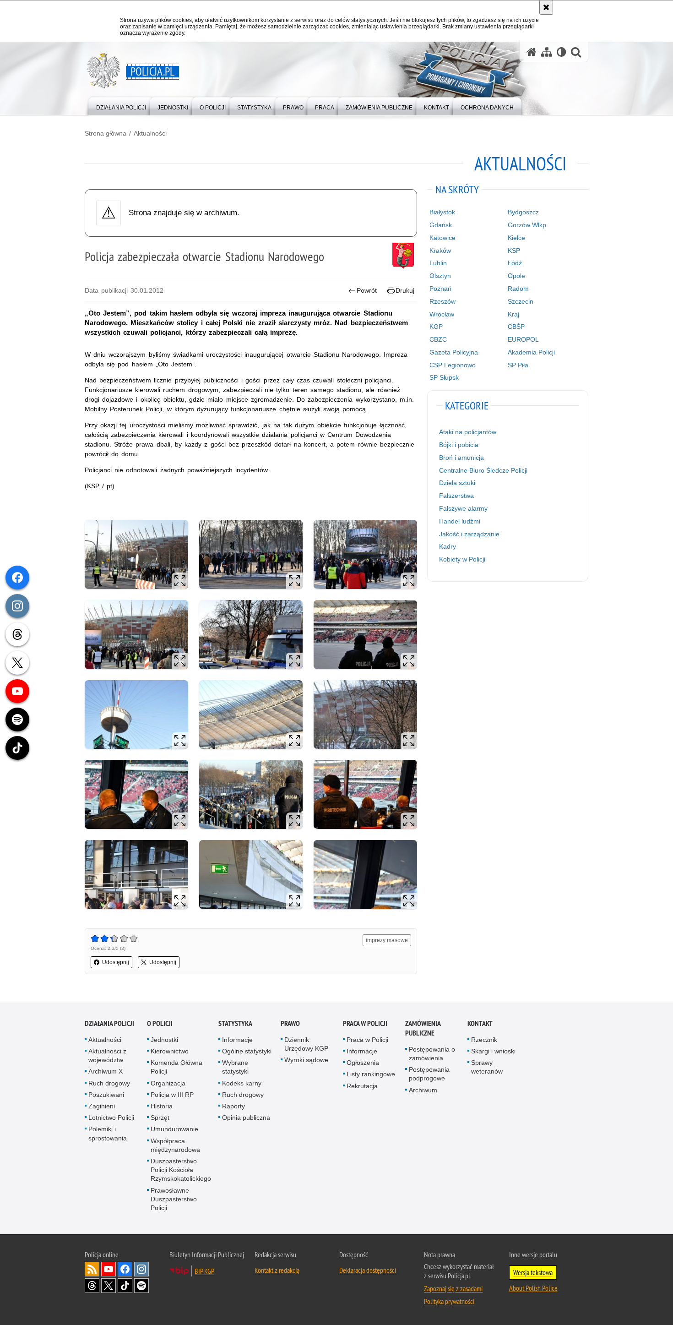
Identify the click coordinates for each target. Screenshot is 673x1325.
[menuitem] (121, 105)
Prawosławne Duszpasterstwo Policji (174, 1199)
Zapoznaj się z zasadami (453, 1288)
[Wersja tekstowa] (561, 52)
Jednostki (164, 1039)
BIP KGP (204, 1271)
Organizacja (168, 1083)
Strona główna (105, 133)
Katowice (442, 237)
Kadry (447, 546)
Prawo (290, 1023)
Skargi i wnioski (493, 1051)
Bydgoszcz (523, 212)
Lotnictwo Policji (111, 1117)
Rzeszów (442, 301)
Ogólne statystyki (246, 1051)
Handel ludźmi (459, 521)
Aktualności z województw (107, 1055)
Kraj (513, 314)
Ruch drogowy (109, 1083)
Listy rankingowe (371, 1074)
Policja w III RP (172, 1094)
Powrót (367, 290)
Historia (162, 1106)
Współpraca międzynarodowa (175, 1145)
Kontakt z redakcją (277, 1270)
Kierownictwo (170, 1051)
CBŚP (516, 326)
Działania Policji (109, 1023)
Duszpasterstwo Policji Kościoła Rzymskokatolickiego (181, 1169)
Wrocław (441, 314)
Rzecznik (484, 1039)
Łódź (515, 263)
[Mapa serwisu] (546, 52)
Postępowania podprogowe (429, 1074)
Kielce (516, 237)
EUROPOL (523, 339)
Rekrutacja (362, 1086)
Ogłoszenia (363, 1062)
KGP (436, 326)
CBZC (438, 339)
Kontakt (480, 1023)
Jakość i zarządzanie (469, 534)
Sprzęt (160, 1117)
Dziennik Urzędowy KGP (306, 1044)
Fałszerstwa (456, 495)
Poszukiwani (106, 1094)
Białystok (442, 212)
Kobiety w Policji (462, 559)
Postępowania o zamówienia (432, 1054)
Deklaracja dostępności (367, 1270)
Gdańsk (440, 225)
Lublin (438, 263)
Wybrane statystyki (235, 1067)
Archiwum (423, 1090)
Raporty (233, 1106)
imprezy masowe (387, 940)
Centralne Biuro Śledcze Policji (483, 470)
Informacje (237, 1039)
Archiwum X (105, 1071)
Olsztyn (440, 275)
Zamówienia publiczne (422, 1028)
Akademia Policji (531, 352)
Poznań (440, 288)
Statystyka (235, 1023)
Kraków (440, 250)
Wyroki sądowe (306, 1059)
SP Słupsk (444, 377)
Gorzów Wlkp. (528, 225)
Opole (516, 275)
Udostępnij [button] (115, 962)
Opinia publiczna (246, 1117)
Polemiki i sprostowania (107, 1133)
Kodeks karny (241, 1083)
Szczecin (520, 301)
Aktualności (150, 133)
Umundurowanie (174, 1129)
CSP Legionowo (452, 365)
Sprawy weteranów (487, 1067)
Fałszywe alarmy (463, 508)
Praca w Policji (365, 1023)
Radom (518, 288)
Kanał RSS (92, 1269)
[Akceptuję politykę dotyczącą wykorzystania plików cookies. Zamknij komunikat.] (546, 7)
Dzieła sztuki (457, 482)
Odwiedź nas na (108, 1269)
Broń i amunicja (461, 457)
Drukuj (405, 290)
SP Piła (518, 365)
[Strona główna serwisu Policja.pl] (531, 52)
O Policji (160, 1023)
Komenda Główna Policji (176, 1067)
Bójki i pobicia (458, 444)
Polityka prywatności (449, 1301)
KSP (514, 250)
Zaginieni (101, 1106)
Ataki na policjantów (467, 432)
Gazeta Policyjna (453, 352)
